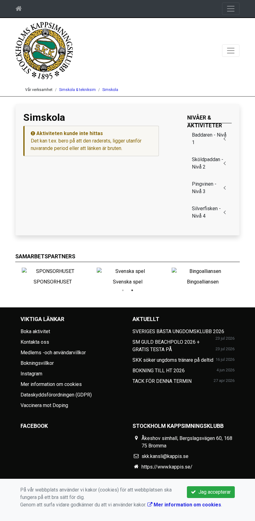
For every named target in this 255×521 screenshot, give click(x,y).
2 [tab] (132, 290)
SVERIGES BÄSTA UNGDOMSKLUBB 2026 (178, 331)
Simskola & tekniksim (77, 90)
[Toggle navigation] (230, 8)
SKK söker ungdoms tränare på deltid (172, 360)
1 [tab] (123, 290)
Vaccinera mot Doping (44, 405)
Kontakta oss (35, 342)
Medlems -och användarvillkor (53, 353)
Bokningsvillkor (37, 363)
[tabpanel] (127, 275)
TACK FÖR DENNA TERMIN (162, 381)
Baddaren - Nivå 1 (209, 138)
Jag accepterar (213, 492)
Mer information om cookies (51, 384)
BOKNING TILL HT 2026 (158, 371)
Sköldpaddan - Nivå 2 (207, 163)
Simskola (110, 90)
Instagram (31, 374)
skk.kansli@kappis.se (164, 456)
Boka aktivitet (35, 331)
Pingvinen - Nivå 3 (204, 187)
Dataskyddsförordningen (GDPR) (56, 395)
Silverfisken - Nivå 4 (206, 212)
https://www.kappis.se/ (166, 467)
